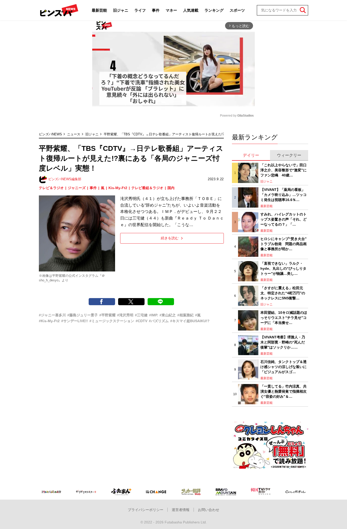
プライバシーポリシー (145, 510)
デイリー (251, 155)
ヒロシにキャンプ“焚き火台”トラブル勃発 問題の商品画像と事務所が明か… (283, 244)
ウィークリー (289, 155)
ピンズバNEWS (50, 134)
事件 (156, 10)
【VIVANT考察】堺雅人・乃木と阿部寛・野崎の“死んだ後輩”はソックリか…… (282, 342)
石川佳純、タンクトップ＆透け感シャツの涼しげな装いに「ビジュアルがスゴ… (283, 367)
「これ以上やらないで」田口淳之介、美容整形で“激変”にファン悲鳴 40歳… (283, 170)
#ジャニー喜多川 (52, 315)
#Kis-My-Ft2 (49, 321)
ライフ (140, 10)
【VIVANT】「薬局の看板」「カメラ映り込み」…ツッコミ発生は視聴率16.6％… (283, 195)
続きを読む (170, 238)
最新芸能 (99, 10)
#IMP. (153, 315)
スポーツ (237, 10)
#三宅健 (141, 315)
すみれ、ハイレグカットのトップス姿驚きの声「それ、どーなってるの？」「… (283, 219)
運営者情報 (181, 510)
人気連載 (190, 10)
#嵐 (198, 315)
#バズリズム (159, 321)
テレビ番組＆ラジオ (147, 188)
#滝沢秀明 (125, 315)
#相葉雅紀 (185, 315)
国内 (171, 188)
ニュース (73, 134)
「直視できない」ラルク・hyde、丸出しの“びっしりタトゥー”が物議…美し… (283, 268)
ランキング (214, 10)
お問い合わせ (208, 510)
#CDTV (141, 321)
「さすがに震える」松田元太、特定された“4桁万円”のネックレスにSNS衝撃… (282, 293)
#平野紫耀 (107, 315)
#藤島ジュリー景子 (82, 315)
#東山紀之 (168, 315)
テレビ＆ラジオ (51, 188)
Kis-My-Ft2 (117, 188)
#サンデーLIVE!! (74, 321)
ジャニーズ (77, 188)
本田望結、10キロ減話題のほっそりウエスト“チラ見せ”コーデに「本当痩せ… (283, 317)
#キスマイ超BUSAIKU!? (190, 321)
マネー (171, 10)
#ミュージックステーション (111, 321)
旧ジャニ (120, 10)
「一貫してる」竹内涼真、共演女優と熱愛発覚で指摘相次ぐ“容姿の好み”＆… (283, 391)
